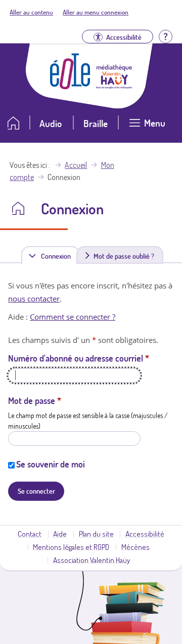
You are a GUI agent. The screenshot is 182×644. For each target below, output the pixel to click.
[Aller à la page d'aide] (165, 35)
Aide (60, 534)
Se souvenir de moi (50, 464)
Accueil (76, 165)
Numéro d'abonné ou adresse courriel (78, 358)
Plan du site (96, 534)
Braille (95, 123)
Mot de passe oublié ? (124, 255)
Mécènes (135, 547)
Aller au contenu (31, 12)
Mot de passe (34, 400)
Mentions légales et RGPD (71, 547)
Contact (29, 534)
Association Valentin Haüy (91, 560)
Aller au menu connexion (95, 12)
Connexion (57, 257)
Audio (50, 123)
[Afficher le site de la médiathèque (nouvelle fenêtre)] (114, 86)
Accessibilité (144, 534)
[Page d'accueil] (70, 86)
